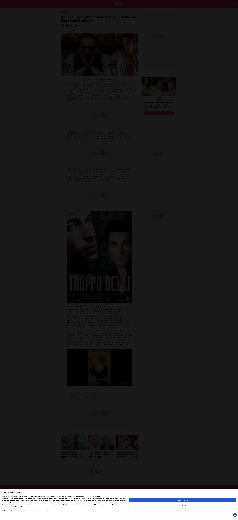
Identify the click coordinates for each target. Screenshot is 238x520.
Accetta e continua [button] (182, 500)
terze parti (31, 498)
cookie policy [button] (96, 496)
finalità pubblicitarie (63, 500)
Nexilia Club (182, 506)
